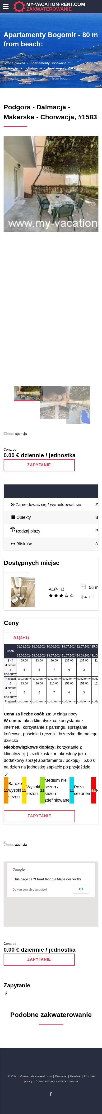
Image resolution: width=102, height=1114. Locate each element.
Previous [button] (13, 257)
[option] (51, 184)
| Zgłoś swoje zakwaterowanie (55, 1081)
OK (81, 889)
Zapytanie (39, 465)
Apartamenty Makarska (64, 68)
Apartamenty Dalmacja (25, 68)
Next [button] (89, 257)
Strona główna (14, 63)
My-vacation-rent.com (55, 7)
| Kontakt (74, 1076)
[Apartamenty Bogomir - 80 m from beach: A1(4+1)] (23, 592)
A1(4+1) (56, 589)
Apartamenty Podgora (24, 73)
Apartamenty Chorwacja (48, 63)
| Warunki (60, 1076)
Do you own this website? (30, 889)
